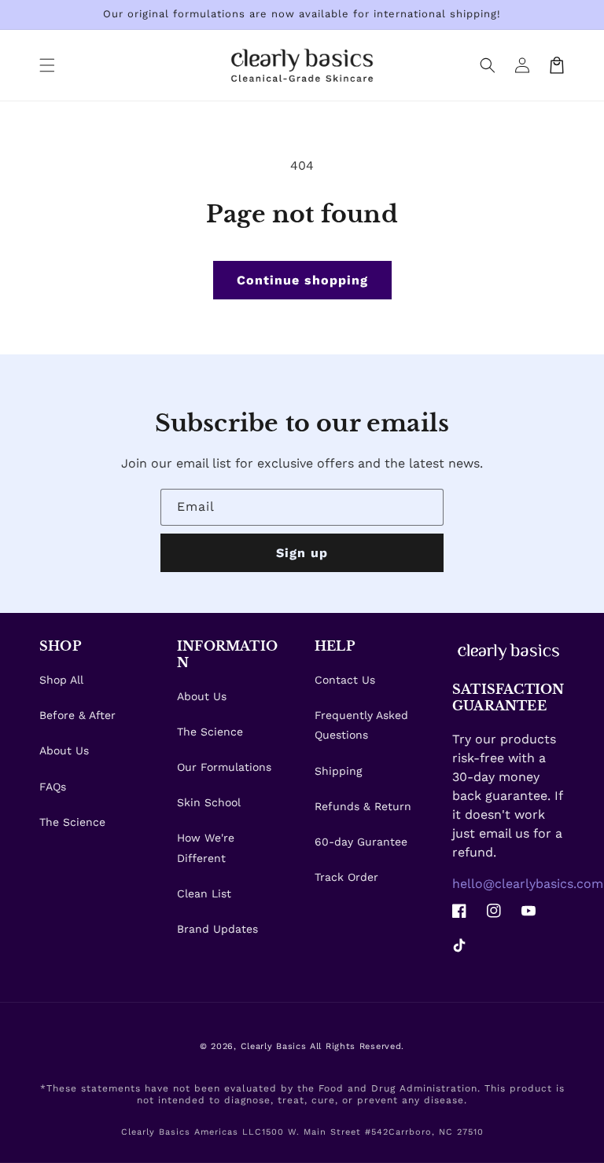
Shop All (61, 679)
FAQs (52, 786)
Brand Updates (217, 929)
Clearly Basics (274, 1046)
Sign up (302, 552)
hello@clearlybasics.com (527, 883)
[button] (487, 65)
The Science (72, 822)
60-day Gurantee (361, 841)
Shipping (338, 771)
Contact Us (345, 679)
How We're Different (205, 847)
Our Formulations (224, 767)
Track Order (346, 877)
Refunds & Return (363, 806)
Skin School (209, 802)
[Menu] (47, 65)
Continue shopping (302, 280)
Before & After (77, 715)
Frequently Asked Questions (361, 725)
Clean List (204, 893)
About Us (64, 750)
